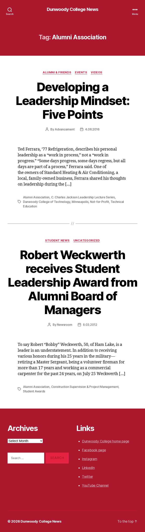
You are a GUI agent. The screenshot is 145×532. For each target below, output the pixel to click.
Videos (96, 72)
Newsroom (64, 325)
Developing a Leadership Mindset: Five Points (72, 101)
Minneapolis (80, 202)
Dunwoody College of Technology (46, 202)
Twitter (87, 477)
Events (81, 72)
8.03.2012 (90, 325)
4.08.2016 (92, 129)
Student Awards (34, 391)
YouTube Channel (95, 485)
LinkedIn (88, 468)
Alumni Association (36, 197)
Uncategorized (86, 240)
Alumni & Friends (57, 72)
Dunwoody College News (72, 9)
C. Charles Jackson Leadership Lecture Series (83, 197)
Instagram (89, 459)
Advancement (64, 129)
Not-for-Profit (99, 202)
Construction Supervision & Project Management (85, 387)
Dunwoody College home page (105, 441)
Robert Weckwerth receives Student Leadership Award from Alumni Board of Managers (72, 282)
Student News (57, 240)
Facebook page (94, 450)
